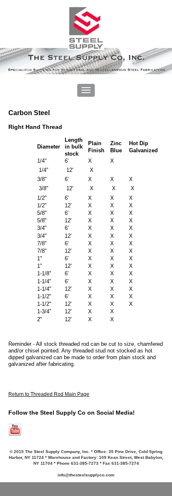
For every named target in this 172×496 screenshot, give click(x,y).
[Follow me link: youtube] (15, 434)
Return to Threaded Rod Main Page (48, 394)
